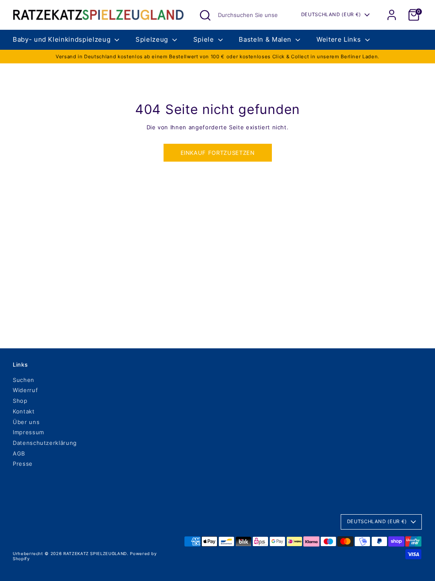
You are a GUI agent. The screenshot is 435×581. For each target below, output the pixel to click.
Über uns (26, 422)
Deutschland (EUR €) (331, 14)
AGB (19, 453)
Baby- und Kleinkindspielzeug (63, 39)
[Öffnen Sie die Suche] (205, 15)
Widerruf (25, 390)
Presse (23, 463)
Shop (20, 400)
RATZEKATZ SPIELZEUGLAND (95, 553)
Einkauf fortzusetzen (218, 152)
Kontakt (24, 411)
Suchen (23, 379)
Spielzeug (153, 39)
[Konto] (391, 14)
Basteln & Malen (266, 39)
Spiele (204, 39)
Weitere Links (339, 39)
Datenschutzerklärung (45, 442)
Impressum (28, 432)
